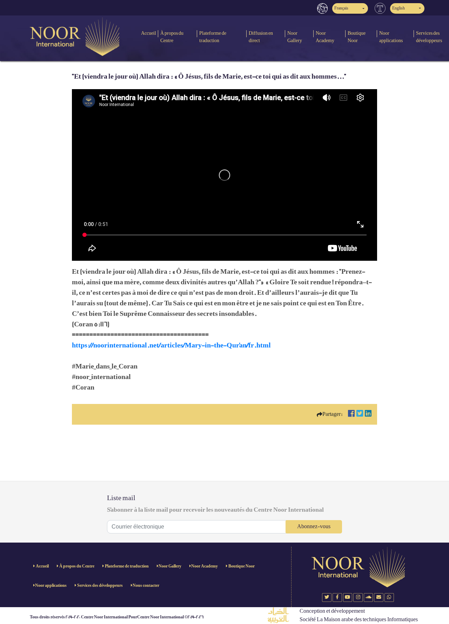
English (398, 8)
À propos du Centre (171, 37)
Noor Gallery (294, 37)
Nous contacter (146, 585)
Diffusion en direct (261, 37)
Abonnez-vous (313, 527)
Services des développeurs (99, 585)
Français (341, 8)
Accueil (148, 33)
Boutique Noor (357, 37)
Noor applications (391, 37)
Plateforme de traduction (212, 37)
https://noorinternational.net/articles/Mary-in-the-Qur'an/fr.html (171, 345)
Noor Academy (325, 37)
